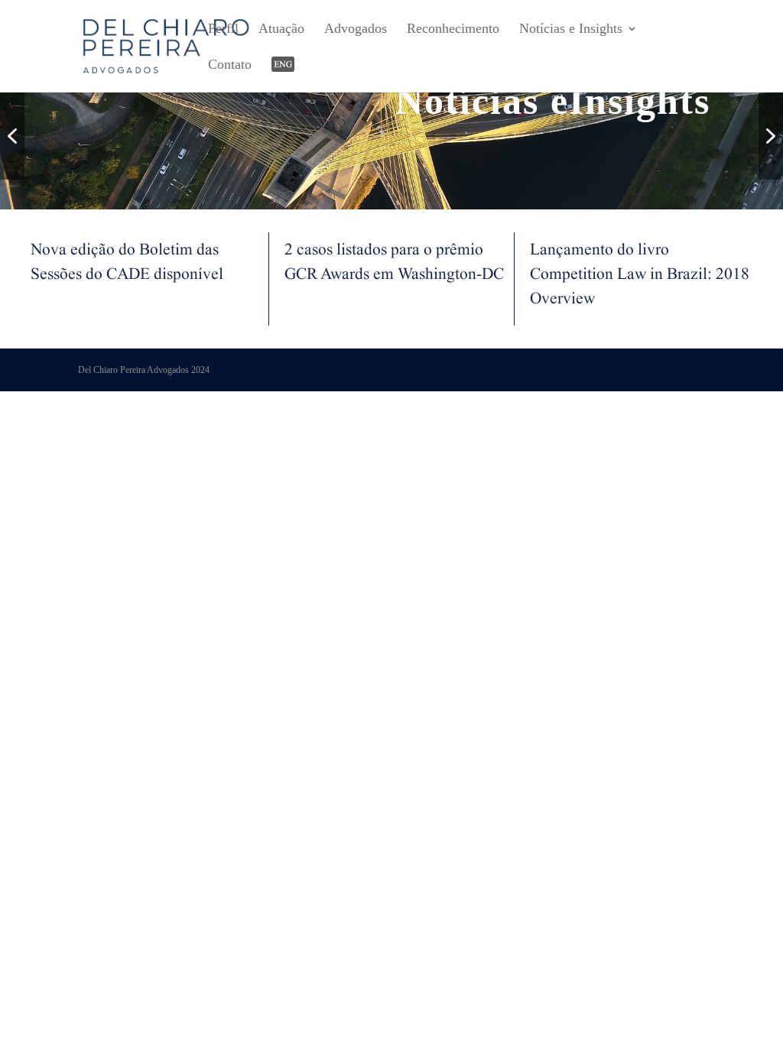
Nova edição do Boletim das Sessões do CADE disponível (127, 264)
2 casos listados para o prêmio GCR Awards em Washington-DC (394, 264)
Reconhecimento (453, 29)
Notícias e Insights (570, 29)
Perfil (223, 29)
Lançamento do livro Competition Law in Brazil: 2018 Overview (639, 276)
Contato (230, 65)
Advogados (355, 29)
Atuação (281, 29)
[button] (12, 136)
